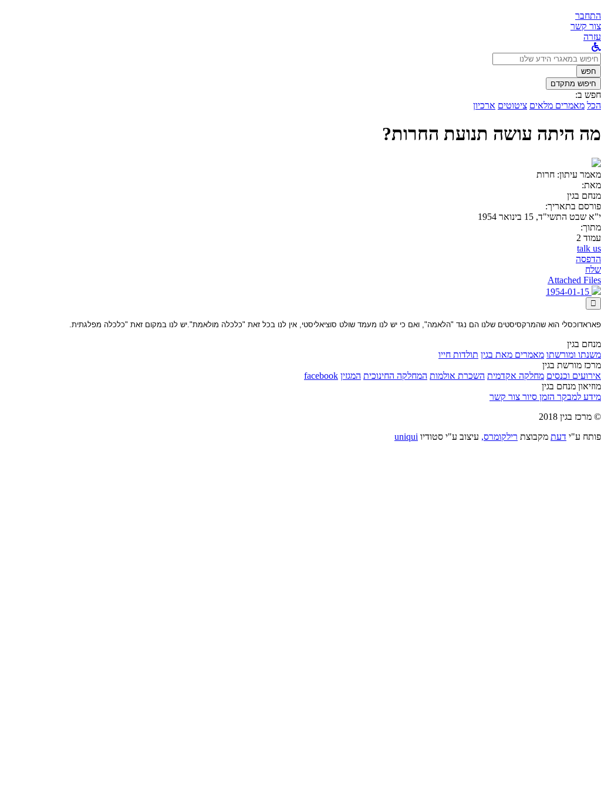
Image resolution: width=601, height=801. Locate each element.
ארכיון (484, 105)
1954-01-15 (569, 292)
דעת (558, 437)
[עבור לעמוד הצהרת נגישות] (596, 47)
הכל (594, 105)
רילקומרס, (499, 437)
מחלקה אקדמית (515, 376)
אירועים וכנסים (573, 376)
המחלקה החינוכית (395, 376)
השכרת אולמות (457, 376)
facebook (321, 376)
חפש (588, 71)
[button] (588, 16)
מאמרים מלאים (557, 105)
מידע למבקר (578, 397)
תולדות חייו (458, 354)
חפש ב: (588, 95)
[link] (585, 26)
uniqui (406, 437)
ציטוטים (512, 105)
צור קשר (504, 397)
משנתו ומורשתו (573, 354)
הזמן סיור (537, 397)
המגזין (350, 376)
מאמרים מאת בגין (512, 354)
